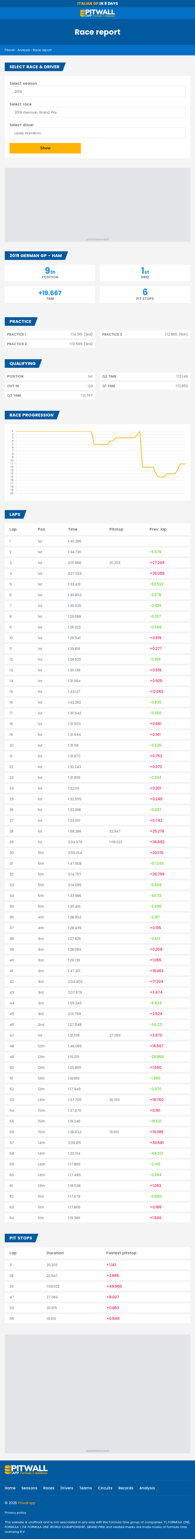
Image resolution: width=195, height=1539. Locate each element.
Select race (21, 104)
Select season (23, 83)
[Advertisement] (100, 203)
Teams (85, 1488)
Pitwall (10, 50)
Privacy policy (15, 1512)
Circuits (105, 1488)
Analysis (23, 50)
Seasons (29, 1488)
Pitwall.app (26, 1503)
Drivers (66, 1488)
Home (10, 1488)
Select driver (22, 124)
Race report (42, 50)
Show (45, 148)
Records (125, 1488)
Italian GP (87, 3)
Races (48, 1488)
